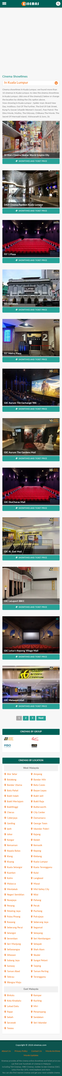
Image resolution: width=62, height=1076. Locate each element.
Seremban (11, 938)
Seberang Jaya (40, 922)
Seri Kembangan (41, 938)
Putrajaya (38, 916)
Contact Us (36, 1051)
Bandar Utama (14, 785)
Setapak (37, 944)
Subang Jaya (13, 960)
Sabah (9, 1017)
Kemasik (37, 845)
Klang (9, 856)
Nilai (35, 895)
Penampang (39, 1012)
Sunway (10, 966)
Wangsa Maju (13, 982)
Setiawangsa (13, 949)
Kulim (9, 878)
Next (41, 718)
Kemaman (11, 845)
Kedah (36, 840)
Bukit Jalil (38, 796)
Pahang (37, 900)
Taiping (37, 966)
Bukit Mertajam (14, 801)
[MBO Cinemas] (17, 746)
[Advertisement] (31, 41)
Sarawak (11, 1023)
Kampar (37, 995)
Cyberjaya (11, 818)
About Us (6, 1051)
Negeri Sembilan (15, 895)
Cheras (10, 812)
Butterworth (39, 807)
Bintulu (10, 995)
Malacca (11, 884)
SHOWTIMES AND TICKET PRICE (32, 161)
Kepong (37, 851)
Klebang (37, 856)
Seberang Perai (14, 927)
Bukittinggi (12, 807)
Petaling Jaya (13, 911)
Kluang (10, 862)
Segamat (38, 927)
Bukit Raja (38, 801)
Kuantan (10, 873)
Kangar (10, 840)
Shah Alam (39, 949)
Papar (9, 1012)
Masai (36, 884)
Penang (10, 906)
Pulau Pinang (13, 916)
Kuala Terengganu (42, 867)
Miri (35, 1006)
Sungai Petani (40, 960)
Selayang (38, 933)
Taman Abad (13, 971)
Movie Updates (31, 1055)
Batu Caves (39, 785)
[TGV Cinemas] (44, 738)
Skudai (36, 955)
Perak (36, 906)
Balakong (11, 780)
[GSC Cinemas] (17, 738)
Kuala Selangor (14, 867)
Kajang (37, 834)
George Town (40, 823)
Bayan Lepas (39, 790)
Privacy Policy (21, 1051)
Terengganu (39, 977)
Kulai (36, 873)
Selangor (11, 933)
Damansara (39, 818)
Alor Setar (11, 774)
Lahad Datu (12, 1006)
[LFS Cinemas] (44, 746)
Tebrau (10, 977)
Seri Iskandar (40, 1023)
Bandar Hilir (39, 780)
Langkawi (38, 878)
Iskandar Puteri (41, 829)
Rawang (10, 922)
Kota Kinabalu (13, 1001)
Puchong (37, 911)
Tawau (10, 1028)
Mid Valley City (41, 889)
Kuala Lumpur (40, 862)
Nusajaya (11, 900)
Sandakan (38, 1017)
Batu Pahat (12, 790)
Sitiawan (11, 955)
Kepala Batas (13, 851)
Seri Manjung (13, 944)
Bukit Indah (12, 796)
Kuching (37, 1001)
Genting (10, 823)
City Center (39, 812)
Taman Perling (40, 971)
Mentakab (11, 889)
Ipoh (8, 829)
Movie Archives (53, 1051)
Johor (9, 834)
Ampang (37, 774)
